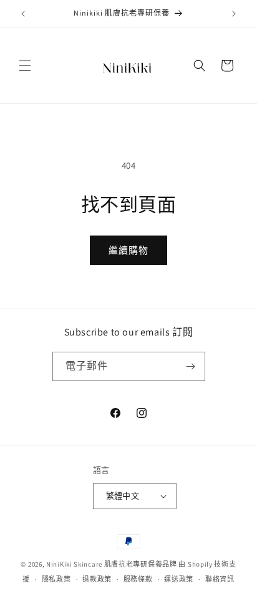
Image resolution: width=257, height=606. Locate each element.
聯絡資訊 (220, 579)
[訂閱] (191, 366)
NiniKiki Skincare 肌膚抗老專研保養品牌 (111, 564)
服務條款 (138, 579)
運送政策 (178, 579)
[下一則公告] (234, 13)
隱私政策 (56, 579)
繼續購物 (128, 250)
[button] (25, 65)
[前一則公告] (23, 13)
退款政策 (97, 579)
